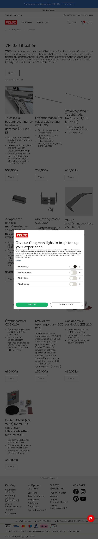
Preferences (24, 272)
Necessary (23, 266)
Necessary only (66, 305)
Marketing (23, 284)
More (18, 260)
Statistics (23, 278)
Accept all (31, 305)
